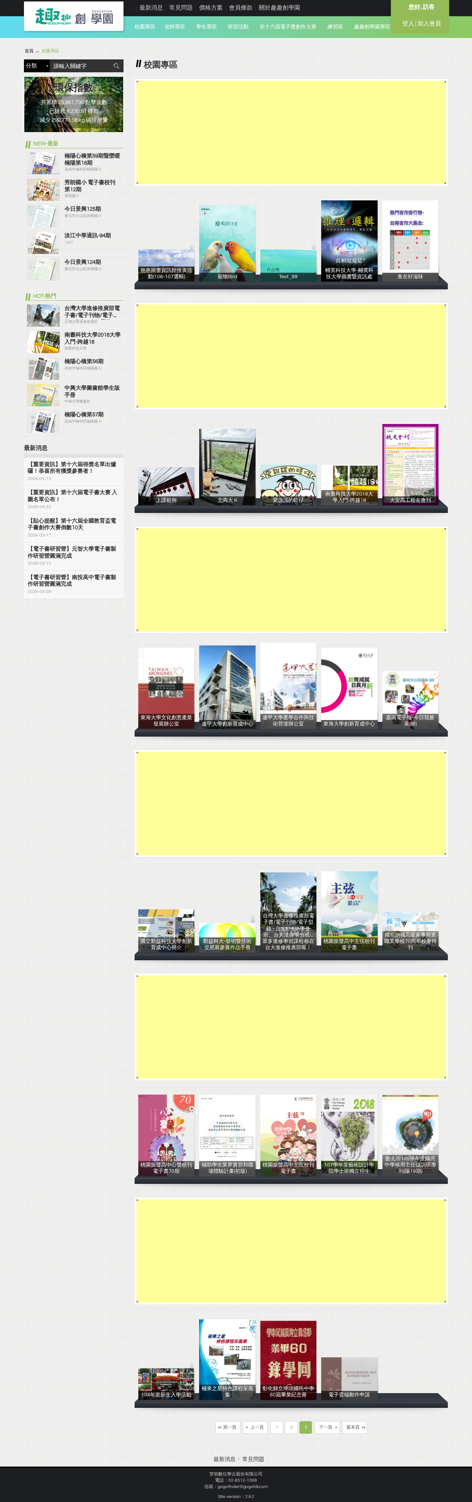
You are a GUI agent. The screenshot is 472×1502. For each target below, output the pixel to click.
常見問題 (181, 8)
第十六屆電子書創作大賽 (288, 27)
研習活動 (238, 27)
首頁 (29, 51)
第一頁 (229, 1427)
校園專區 (145, 27)
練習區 (335, 27)
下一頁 (325, 1427)
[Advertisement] (291, 132)
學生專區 (206, 27)
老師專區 (174, 27)
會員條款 (241, 8)
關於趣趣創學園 (279, 8)
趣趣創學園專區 (372, 27)
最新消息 (151, 8)
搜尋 (116, 65)
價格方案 (211, 8)
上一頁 (257, 1427)
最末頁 (353, 1427)
